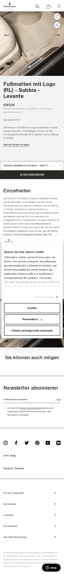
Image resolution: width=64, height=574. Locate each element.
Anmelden (56, 400)
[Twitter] (27, 441)
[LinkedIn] (58, 441)
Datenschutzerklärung (30, 408)
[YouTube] (48, 441)
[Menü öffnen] (59, 5)
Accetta (32, 308)
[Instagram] (5, 441)
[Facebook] (16, 441)
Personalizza (30, 319)
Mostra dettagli (44, 297)
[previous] (8, 35)
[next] (55, 35)
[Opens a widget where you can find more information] (51, 568)
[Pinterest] (37, 441)
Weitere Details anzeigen (16, 144)
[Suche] (37, 5)
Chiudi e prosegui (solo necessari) (32, 330)
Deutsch (19, 468)
